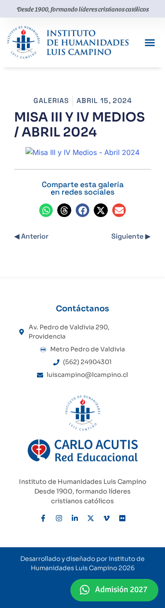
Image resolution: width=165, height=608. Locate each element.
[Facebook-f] (43, 518)
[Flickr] (122, 518)
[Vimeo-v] (106, 518)
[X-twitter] (90, 518)
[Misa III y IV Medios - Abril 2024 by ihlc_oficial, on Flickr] (82, 152)
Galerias (51, 100)
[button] (150, 42)
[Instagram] (58, 518)
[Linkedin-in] (74, 518)
